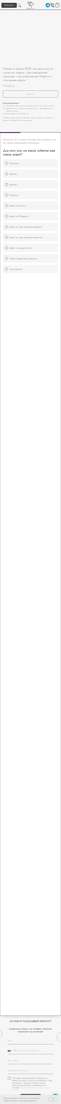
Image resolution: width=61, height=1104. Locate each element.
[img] (48, 5)
